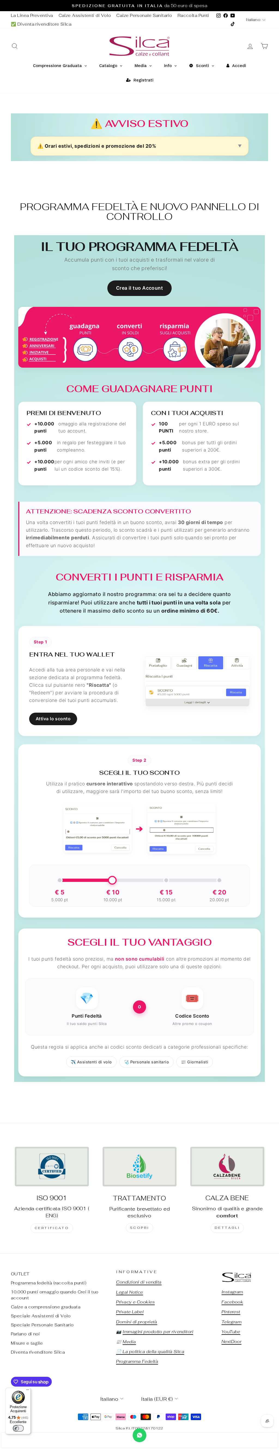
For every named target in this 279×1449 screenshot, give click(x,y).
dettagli (227, 1228)
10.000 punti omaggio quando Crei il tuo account (55, 1294)
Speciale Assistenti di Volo (41, 1315)
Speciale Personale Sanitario (42, 1324)
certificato (52, 1228)
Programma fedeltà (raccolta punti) (48, 1282)
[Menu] (27, 1391)
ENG (51, 1215)
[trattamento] (139, 1167)
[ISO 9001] (52, 1166)
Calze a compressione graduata (45, 1306)
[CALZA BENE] (227, 1166)
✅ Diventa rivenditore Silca (41, 24)
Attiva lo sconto (53, 718)
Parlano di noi (25, 1333)
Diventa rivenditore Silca (38, 1352)
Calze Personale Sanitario (144, 15)
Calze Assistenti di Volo (85, 15)
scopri (139, 1228)
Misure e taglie (27, 1343)
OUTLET (20, 1273)
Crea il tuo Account (139, 288)
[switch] (18, 1428)
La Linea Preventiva (32, 15)
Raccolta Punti (193, 15)
